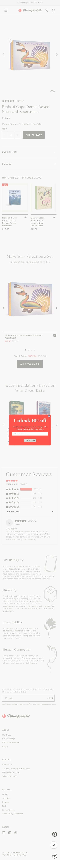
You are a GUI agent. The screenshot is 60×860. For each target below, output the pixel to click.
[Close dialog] (49, 416)
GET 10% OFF (30, 440)
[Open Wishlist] (54, 856)
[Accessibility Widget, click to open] (54, 834)
